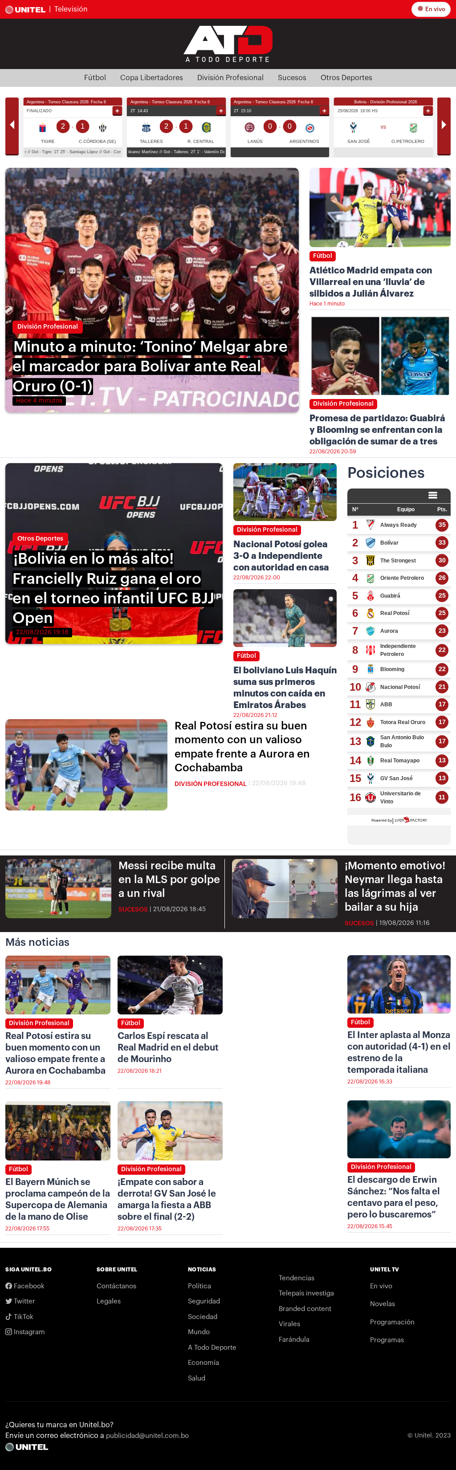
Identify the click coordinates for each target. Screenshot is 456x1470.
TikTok (22, 1317)
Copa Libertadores (151, 77)
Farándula (294, 1339)
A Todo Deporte (212, 1347)
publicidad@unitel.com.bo (147, 1436)
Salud (196, 1378)
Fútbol (95, 77)
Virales (289, 1324)
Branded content (305, 1309)
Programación (392, 1322)
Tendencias (296, 1278)
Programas (387, 1340)
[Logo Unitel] (228, 43)
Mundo (199, 1332)
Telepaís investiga (306, 1293)
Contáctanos (116, 1286)
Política (199, 1286)
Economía (203, 1363)
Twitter (23, 1301)
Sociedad (202, 1317)
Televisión (71, 9)
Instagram (28, 1332)
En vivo (434, 9)
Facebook (28, 1286)
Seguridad (204, 1301)
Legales (109, 1301)
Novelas (382, 1304)
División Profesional (230, 77)
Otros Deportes (346, 77)
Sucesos (292, 77)
